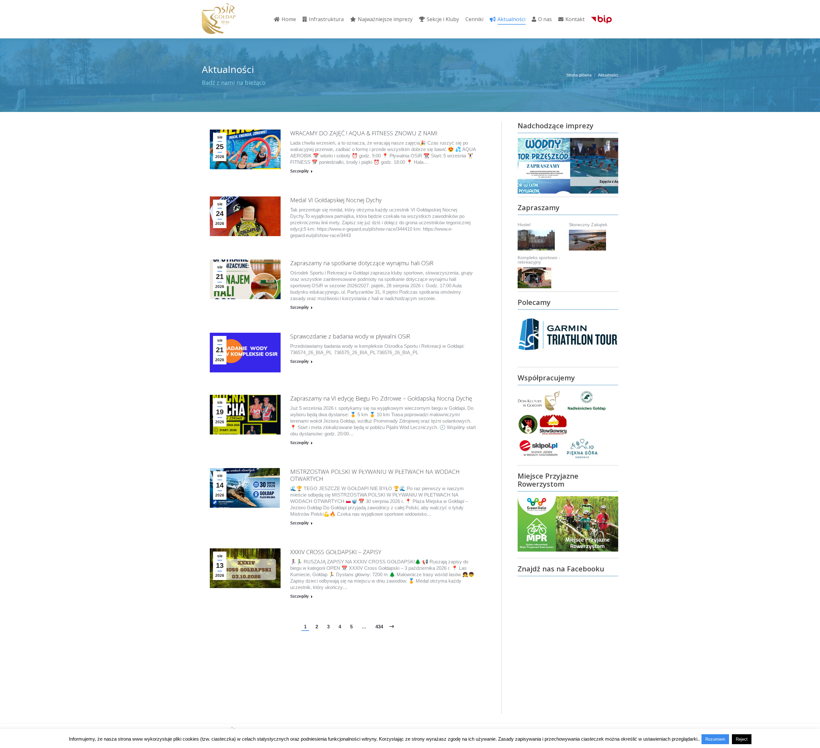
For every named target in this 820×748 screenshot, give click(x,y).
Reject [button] (742, 739)
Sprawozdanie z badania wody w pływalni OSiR (350, 336)
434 (379, 626)
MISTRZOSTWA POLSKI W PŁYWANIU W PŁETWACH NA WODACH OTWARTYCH (375, 475)
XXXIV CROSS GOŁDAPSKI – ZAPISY (335, 552)
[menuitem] (285, 19)
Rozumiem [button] (715, 739)
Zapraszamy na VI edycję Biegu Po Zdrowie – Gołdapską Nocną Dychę (381, 398)
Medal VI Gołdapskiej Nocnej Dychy (335, 200)
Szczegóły (299, 171)
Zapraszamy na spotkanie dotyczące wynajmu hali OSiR (361, 263)
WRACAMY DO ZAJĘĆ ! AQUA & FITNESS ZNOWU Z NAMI (364, 133)
